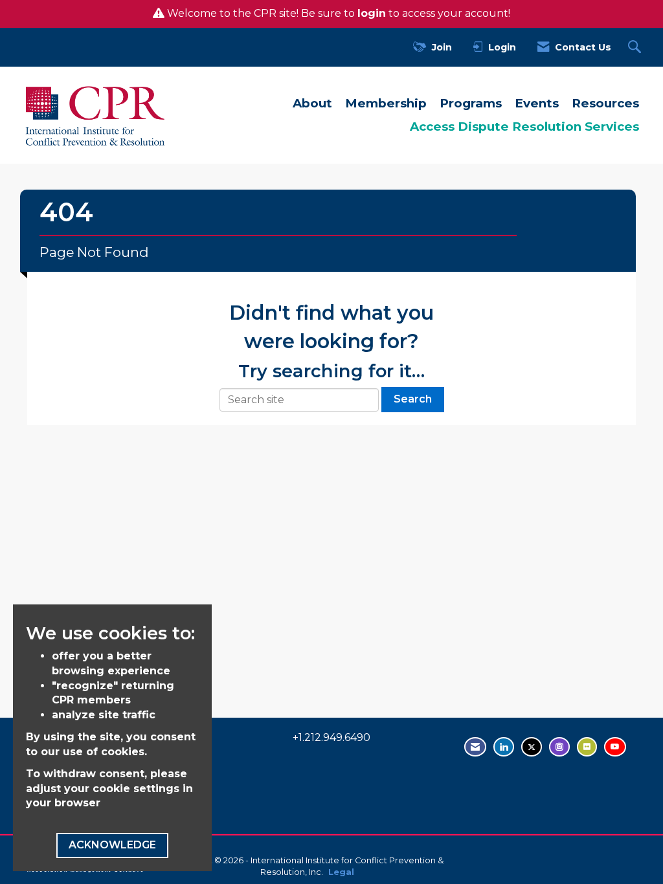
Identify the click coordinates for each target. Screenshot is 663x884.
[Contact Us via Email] (475, 746)
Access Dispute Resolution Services (524, 126)
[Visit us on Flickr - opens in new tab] (587, 746)
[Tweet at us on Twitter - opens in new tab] (531, 746)
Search (413, 399)
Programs (471, 103)
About (312, 103)
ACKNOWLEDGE (112, 845)
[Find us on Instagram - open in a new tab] (559, 746)
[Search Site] (636, 47)
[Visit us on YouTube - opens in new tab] (615, 746)
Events (537, 103)
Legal (341, 872)
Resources (605, 103)
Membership (386, 103)
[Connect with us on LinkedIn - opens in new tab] (503, 746)
